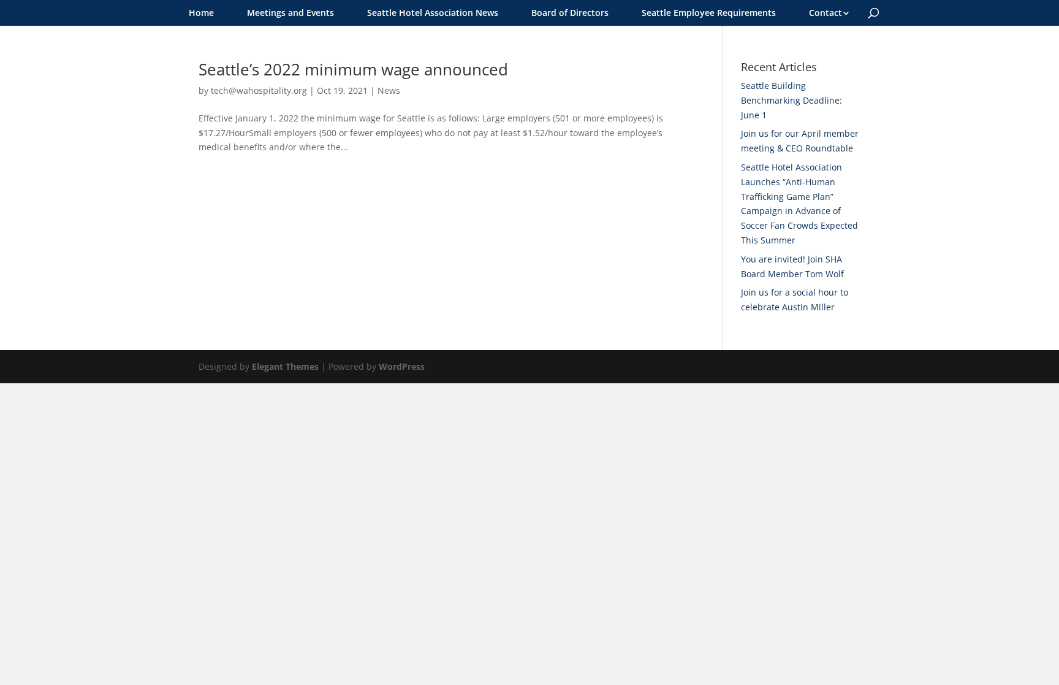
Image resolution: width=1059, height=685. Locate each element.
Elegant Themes (285, 366)
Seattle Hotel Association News (432, 12)
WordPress (402, 366)
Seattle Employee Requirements (709, 12)
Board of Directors (570, 12)
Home (201, 12)
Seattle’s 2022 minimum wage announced (353, 69)
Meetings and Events (290, 12)
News (389, 90)
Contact (825, 12)
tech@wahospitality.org (259, 90)
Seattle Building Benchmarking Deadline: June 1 (791, 100)
